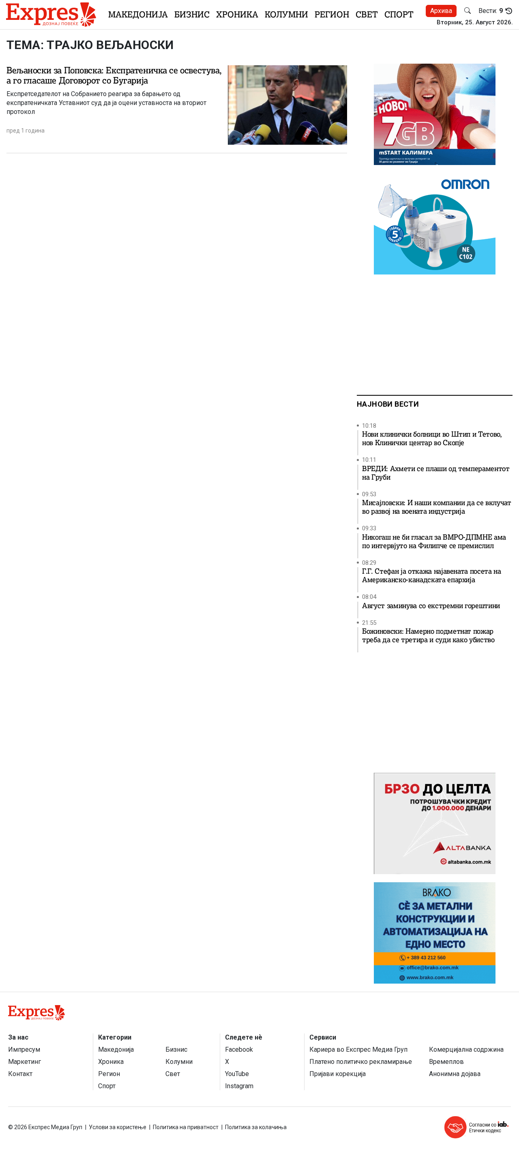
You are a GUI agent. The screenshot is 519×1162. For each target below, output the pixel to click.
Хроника (237, 14)
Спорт (399, 14)
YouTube (237, 1074)
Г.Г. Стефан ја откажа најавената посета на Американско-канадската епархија (431, 575)
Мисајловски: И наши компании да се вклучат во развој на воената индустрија (436, 507)
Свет (367, 14)
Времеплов (446, 1062)
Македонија (138, 14)
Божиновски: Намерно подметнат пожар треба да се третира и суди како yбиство (428, 635)
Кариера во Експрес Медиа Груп (358, 1049)
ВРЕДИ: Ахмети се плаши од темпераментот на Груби (436, 473)
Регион (332, 14)
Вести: (490, 11)
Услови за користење (117, 1127)
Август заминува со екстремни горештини (431, 606)
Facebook (239, 1049)
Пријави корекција (337, 1074)
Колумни (286, 14)
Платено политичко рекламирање (360, 1062)
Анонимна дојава (454, 1074)
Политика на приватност (186, 1127)
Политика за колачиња (256, 1127)
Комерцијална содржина (466, 1049)
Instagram (239, 1086)
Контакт (20, 1074)
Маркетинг (24, 1062)
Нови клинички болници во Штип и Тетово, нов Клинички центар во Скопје (432, 438)
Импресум (24, 1049)
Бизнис (192, 14)
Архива (441, 11)
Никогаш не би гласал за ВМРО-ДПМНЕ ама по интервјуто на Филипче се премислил (434, 541)
